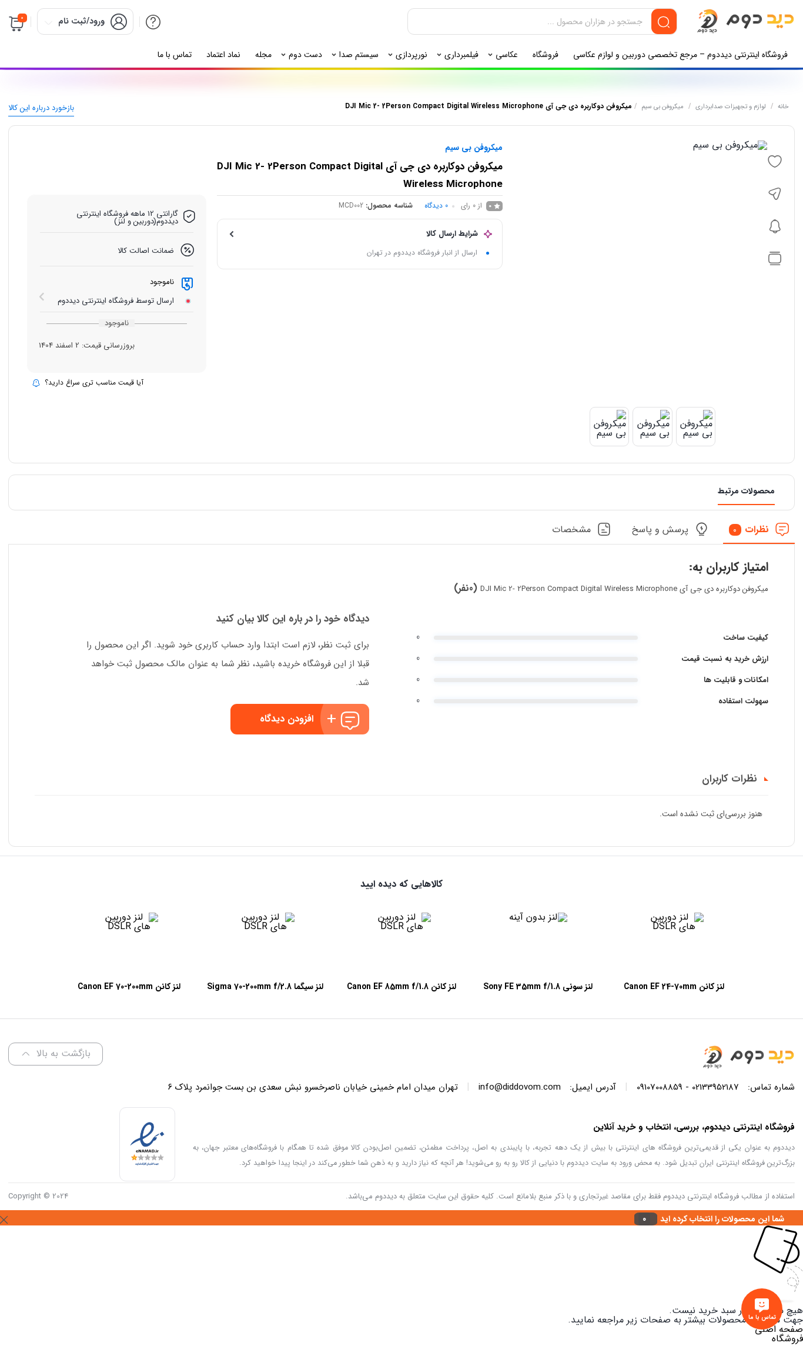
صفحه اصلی (779, 1329)
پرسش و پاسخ (660, 529)
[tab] (759, 533)
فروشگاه (787, 1338)
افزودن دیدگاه (286, 719)
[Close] (4, 1218)
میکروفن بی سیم (662, 107)
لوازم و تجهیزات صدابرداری (730, 107)
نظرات (751, 529)
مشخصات (571, 529)
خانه (783, 107)
